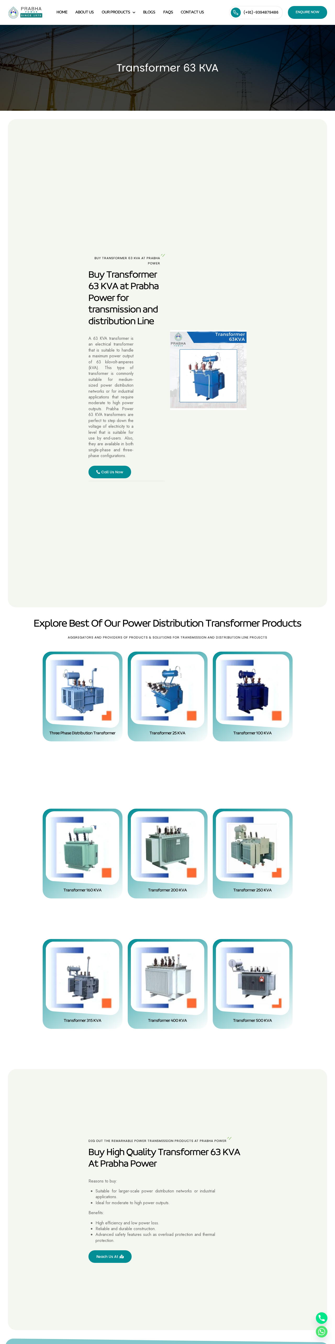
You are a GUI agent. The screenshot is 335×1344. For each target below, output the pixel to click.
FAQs (168, 12)
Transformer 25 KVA (167, 733)
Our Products (116, 12)
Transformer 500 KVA (252, 1021)
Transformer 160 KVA (83, 890)
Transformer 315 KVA (82, 1021)
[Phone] (321, 1318)
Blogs (149, 12)
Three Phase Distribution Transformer (82, 733)
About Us (84, 12)
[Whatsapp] (321, 1331)
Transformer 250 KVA (252, 890)
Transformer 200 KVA (167, 890)
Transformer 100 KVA (252, 733)
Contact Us (192, 12)
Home (62, 12)
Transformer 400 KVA (167, 1021)
